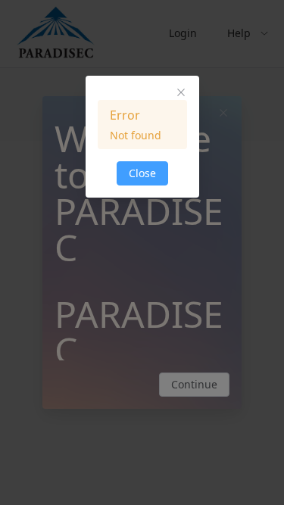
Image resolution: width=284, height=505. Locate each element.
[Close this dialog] (181, 94)
